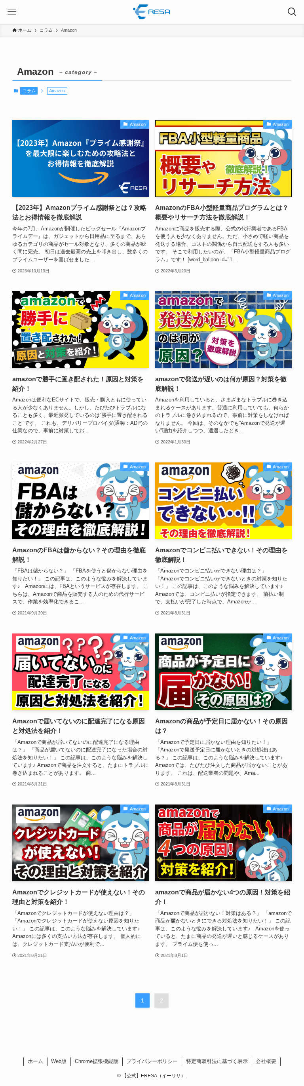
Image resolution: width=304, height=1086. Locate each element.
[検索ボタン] (292, 12)
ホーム (35, 1061)
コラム (29, 90)
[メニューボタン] (12, 12)
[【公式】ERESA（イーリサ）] (152, 12)
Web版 (58, 1061)
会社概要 (266, 1061)
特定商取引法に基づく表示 (217, 1061)
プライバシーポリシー (152, 1061)
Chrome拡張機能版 (96, 1061)
